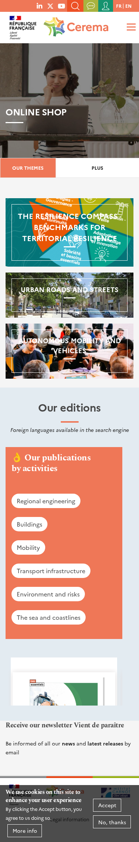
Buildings (29, 524)
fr (119, 6)
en (128, 6)
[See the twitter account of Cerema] (50, 5)
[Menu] (130, 26)
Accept (107, 805)
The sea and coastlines (48, 617)
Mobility (28, 547)
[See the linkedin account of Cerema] (39, 5)
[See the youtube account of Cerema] (61, 5)
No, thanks (112, 822)
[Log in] (105, 6)
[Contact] (90, 6)
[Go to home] (74, 24)
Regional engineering (46, 501)
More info (25, 830)
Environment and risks (48, 594)
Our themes (28, 168)
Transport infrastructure (51, 571)
